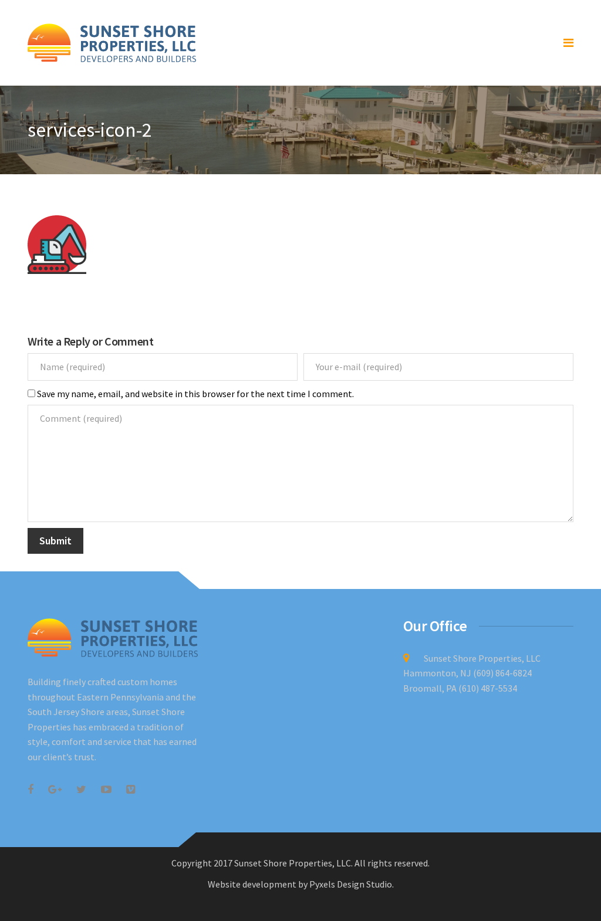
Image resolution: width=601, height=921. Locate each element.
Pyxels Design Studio (350, 884)
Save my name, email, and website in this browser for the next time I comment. (195, 393)
